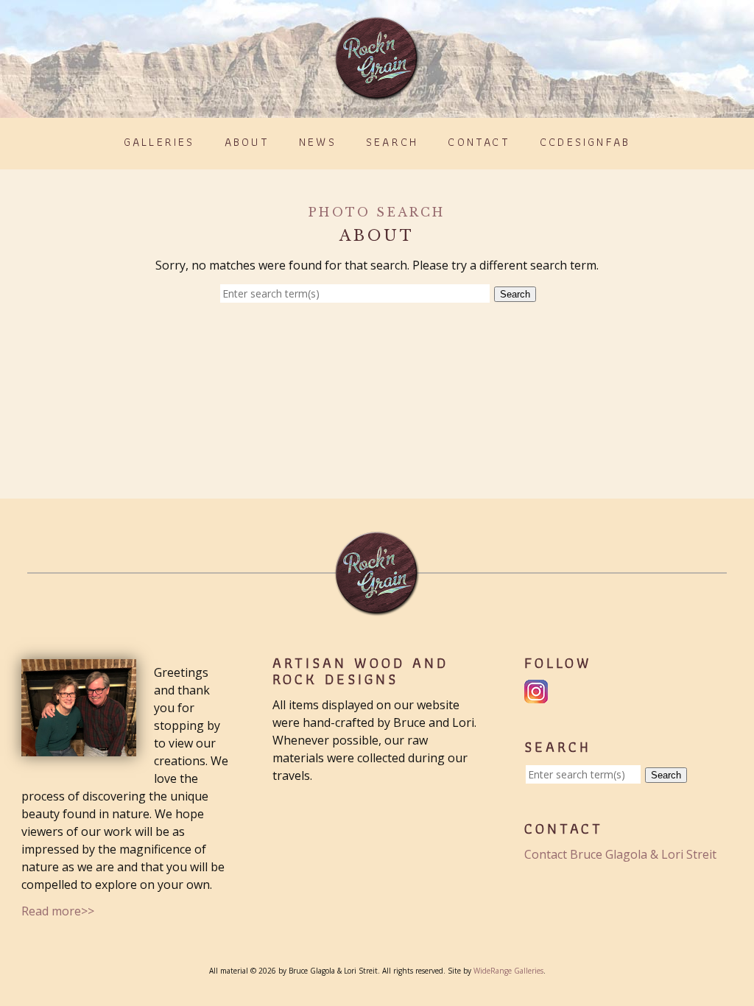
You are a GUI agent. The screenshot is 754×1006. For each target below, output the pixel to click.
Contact (479, 142)
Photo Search (377, 212)
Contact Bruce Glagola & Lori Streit (620, 854)
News (318, 142)
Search (392, 142)
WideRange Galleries (508, 970)
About (247, 142)
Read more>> (57, 911)
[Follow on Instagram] (537, 694)
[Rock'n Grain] (377, 94)
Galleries (159, 142)
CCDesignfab (585, 142)
